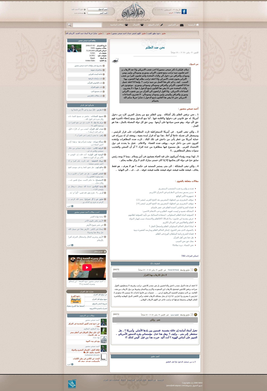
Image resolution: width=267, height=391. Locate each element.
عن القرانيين (173, 25)
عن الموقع (152, 380)
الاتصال (136, 25)
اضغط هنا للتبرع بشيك (75, 306)
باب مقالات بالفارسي (94, 96)
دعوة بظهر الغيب (188, 33)
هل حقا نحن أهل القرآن (183, 237)
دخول (82, 9)
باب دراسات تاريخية (95, 79)
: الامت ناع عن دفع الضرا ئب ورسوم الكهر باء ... (85, 124)
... (138, 33)
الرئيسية (191, 25)
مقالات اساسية (117, 25)
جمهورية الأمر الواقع (185, 196)
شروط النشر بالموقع (99, 304)
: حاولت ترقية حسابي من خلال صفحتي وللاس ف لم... (85, 149)
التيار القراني (141, 380)
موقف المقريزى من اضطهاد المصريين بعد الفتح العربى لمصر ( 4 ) (165, 203)
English (178, 13)
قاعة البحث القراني (95, 74)
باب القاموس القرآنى (94, 83)
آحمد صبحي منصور (84, 40)
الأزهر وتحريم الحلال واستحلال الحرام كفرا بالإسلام (85, 238)
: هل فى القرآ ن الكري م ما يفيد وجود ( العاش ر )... (85, 175)
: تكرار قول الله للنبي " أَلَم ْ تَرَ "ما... (85, 193)
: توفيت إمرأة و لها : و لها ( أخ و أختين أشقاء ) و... (85, 143)
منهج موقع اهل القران (99, 299)
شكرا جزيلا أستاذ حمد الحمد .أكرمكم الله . (114, 33)
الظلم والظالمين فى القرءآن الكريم (178, 222)
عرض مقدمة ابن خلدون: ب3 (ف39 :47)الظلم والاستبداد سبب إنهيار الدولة (161, 218)
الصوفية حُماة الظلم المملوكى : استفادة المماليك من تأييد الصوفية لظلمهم (161, 215)
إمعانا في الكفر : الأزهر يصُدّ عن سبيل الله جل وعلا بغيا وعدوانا (85, 231)
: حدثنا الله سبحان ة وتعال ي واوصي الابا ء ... (85, 188)
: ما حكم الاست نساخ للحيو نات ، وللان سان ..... (85, 181)
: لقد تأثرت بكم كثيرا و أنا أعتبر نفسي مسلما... (85, 162)
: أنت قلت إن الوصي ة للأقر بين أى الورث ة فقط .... (85, 156)
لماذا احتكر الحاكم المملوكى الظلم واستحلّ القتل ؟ (171, 226)
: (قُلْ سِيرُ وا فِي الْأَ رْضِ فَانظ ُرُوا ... (86, 110)
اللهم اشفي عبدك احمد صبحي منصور (160, 33)
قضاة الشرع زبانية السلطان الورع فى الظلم (175, 234)
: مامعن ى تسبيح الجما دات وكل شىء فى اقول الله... (85, 117)
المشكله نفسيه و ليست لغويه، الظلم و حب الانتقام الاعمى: (168, 211)
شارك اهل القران (86, 292)
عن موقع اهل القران (100, 295)
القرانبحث (131, 380)
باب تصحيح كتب (96, 91)
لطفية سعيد (175, 315)
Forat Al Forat (173, 270)
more (70, 206)
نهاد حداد (96, 337)
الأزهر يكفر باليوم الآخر (94, 221)
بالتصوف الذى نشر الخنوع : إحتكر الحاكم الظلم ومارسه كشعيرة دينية (164, 230)
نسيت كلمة (75, 9)
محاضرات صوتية (96, 70)
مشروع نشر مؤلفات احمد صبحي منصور (88, 66)
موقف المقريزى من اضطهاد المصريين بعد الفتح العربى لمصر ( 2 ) (165, 200)
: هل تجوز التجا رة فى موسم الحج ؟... (85, 168)
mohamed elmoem (92, 355)
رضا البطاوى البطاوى (92, 329)
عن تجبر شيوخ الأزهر (94, 225)
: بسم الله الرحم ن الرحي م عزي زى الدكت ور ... (85, 200)
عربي (171, 13)
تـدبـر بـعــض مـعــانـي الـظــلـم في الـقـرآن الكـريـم (171, 192)
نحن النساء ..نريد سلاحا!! (183, 245)
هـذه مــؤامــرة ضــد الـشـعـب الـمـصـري (176, 188)
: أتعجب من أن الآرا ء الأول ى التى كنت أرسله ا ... (85, 130)
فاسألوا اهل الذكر (87, 105)
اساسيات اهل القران (111, 380)
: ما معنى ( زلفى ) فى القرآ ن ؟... (88, 135)
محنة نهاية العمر (96, 216)
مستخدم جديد (79, 13)
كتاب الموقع (153, 25)
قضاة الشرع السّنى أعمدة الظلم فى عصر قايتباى (172, 207)
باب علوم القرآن (96, 87)
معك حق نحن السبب (185, 241)
